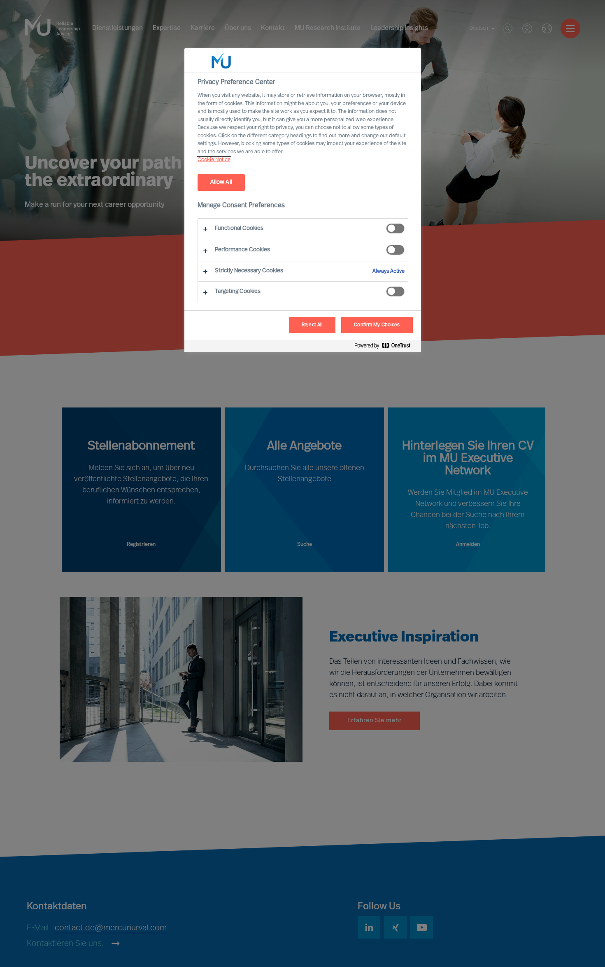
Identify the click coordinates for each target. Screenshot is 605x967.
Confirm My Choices (377, 325)
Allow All (221, 182)
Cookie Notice (214, 159)
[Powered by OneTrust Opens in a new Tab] (385, 347)
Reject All (312, 325)
